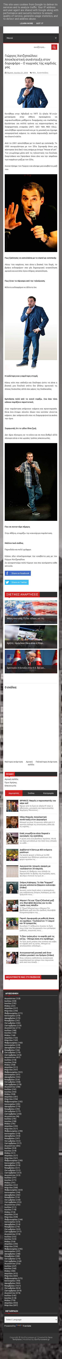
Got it (39, 23)
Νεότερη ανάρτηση (14, 762)
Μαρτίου (8, 1011)
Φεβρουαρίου (10, 1013)
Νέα (34, 73)
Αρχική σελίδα (11, 779)
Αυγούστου (9, 998)
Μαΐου (7, 1006)
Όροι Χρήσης (11, 782)
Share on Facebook (20, 573)
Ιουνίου (7, 1003)
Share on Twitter (19, 582)
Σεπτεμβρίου (10, 1025)
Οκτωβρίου (9, 1023)
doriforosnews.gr (42, 1339)
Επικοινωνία (10, 785)
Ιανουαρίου (9, 1015)
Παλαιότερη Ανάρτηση (46, 762)
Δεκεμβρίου (9, 1018)
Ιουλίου (7, 1001)
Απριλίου (8, 1008)
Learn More (26, 23)
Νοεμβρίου (9, 1020)
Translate (26, 1326)
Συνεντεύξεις (42, 73)
